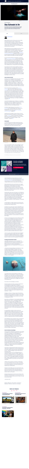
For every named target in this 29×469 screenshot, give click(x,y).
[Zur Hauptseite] (14, 3)
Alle (11, 390)
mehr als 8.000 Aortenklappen (11, 58)
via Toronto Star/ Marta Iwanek (24, 20)
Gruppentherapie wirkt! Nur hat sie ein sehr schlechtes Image (20, 394)
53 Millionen (9, 115)
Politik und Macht (4, 392)
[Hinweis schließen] (27, 1)
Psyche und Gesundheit (7, 22)
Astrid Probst (16, 395)
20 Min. (16, 390)
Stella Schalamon (10, 36)
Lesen (7, 33)
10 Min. (14, 390)
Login (26, 3)
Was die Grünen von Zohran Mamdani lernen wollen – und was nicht (7, 408)
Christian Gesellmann (4, 395)
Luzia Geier (3, 409)
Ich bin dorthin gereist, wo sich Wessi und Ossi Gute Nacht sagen (7, 394)
